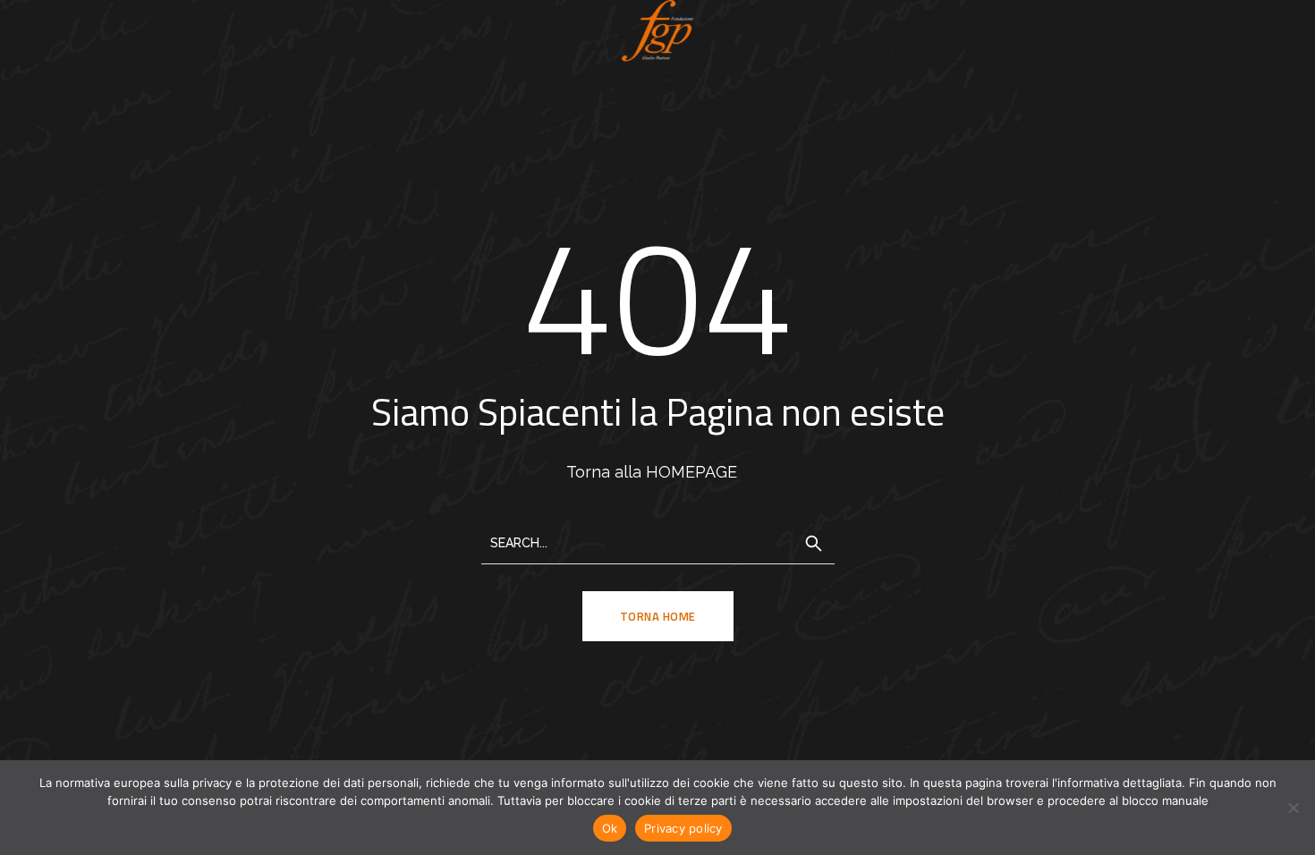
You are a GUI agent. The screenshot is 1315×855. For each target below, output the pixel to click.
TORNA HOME (658, 616)
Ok (610, 828)
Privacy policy (683, 828)
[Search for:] (658, 541)
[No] (1293, 808)
